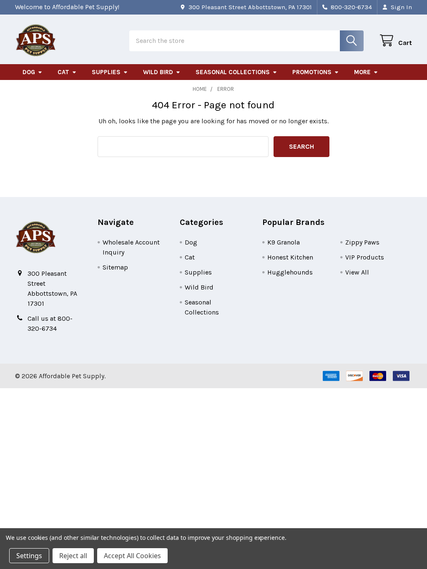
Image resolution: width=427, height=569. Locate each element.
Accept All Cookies (132, 555)
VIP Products (364, 257)
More (362, 72)
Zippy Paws (362, 242)
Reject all (73, 555)
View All (357, 272)
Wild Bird (158, 72)
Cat (63, 72)
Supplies (106, 72)
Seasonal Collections (233, 72)
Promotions (312, 72)
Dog (29, 72)
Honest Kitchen (290, 257)
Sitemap (115, 267)
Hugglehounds (290, 272)
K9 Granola (283, 242)
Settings (29, 555)
